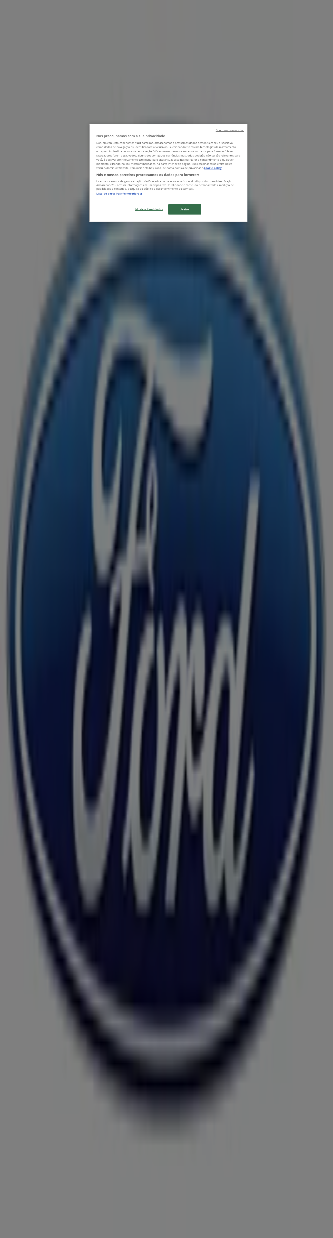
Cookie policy (213, 168)
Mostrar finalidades (149, 209)
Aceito (184, 209)
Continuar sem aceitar (230, 130)
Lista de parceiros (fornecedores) (119, 193)
